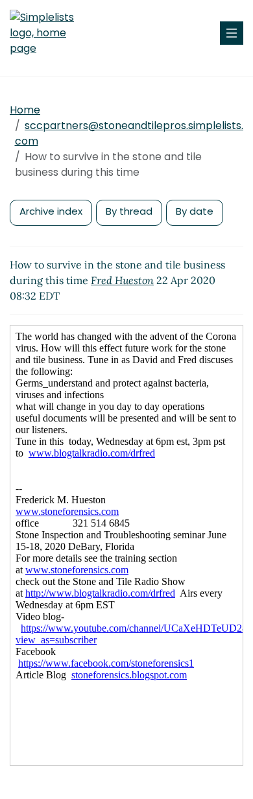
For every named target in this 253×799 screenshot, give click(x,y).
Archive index (50, 211)
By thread (129, 211)
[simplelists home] (49, 33)
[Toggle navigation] (231, 33)
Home (25, 109)
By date (194, 211)
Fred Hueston (122, 280)
